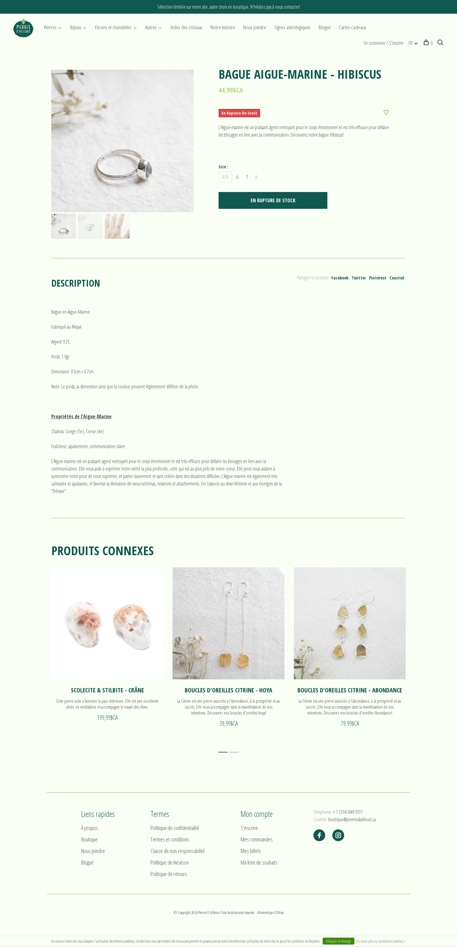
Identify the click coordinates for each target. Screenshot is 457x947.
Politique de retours (168, 874)
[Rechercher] (441, 43)
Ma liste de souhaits (259, 862)
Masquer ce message (338, 941)
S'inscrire (249, 828)
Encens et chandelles (113, 27)
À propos (89, 828)
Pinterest (377, 278)
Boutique (89, 839)
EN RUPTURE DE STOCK (273, 200)
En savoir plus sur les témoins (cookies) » (381, 941)
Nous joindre (254, 27)
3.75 (225, 177)
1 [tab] (224, 752)
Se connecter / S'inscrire (383, 43)
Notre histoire (222, 27)
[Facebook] (319, 835)
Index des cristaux (186, 27)
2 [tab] (235, 752)
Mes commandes (257, 839)
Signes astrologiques (292, 27)
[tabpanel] (122, 141)
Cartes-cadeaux (352, 27)
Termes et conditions (169, 839)
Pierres (50, 27)
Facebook (340, 278)
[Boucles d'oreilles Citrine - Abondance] (350, 623)
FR (411, 43)
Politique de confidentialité (174, 828)
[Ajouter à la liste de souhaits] (386, 112)
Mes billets (251, 851)
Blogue (325, 27)
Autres (151, 27)
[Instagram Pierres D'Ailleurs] (338, 835)
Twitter (359, 278)
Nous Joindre (93, 851)
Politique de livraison (169, 862)
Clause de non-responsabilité (177, 851)
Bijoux (75, 27)
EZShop (279, 912)
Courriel (397, 278)
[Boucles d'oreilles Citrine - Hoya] (228, 623)
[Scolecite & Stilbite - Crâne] (107, 623)
